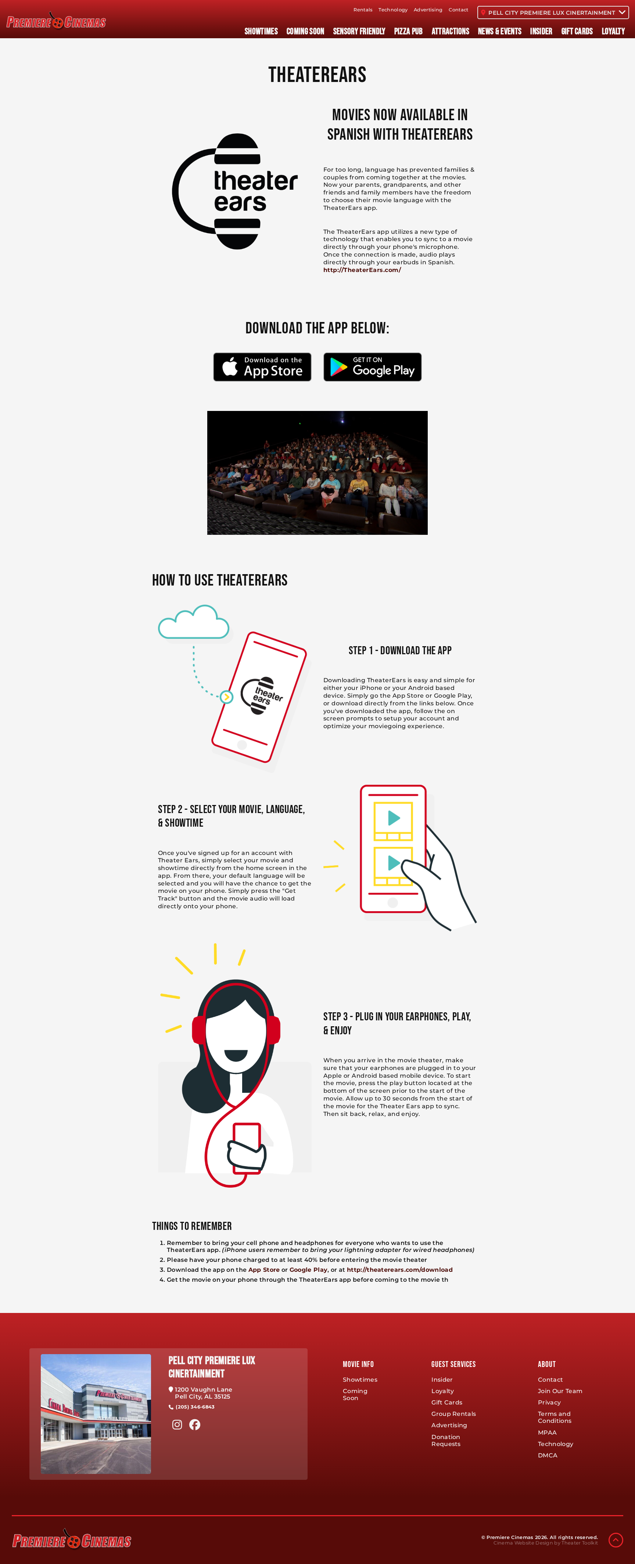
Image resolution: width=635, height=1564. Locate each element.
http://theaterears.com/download (400, 1269)
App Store (264, 1269)
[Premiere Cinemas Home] (56, 20)
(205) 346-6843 (195, 1407)
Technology (393, 9)
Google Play (309, 1269)
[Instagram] (177, 1424)
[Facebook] (195, 1424)
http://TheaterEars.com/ (362, 269)
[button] (616, 1540)
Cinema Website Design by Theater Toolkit (546, 1543)
